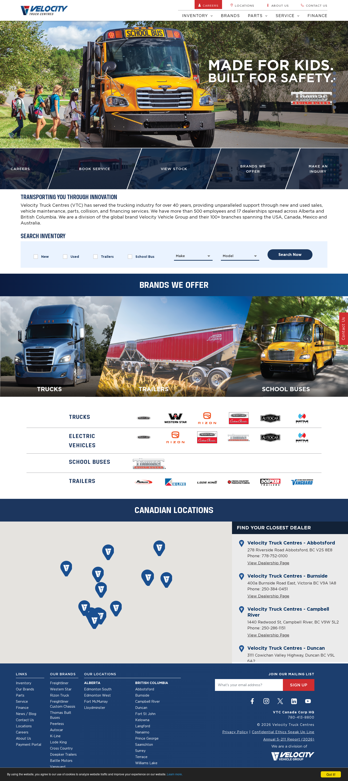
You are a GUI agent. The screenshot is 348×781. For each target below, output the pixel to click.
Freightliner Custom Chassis (62, 703)
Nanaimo (142, 732)
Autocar (56, 730)
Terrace (141, 757)
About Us (23, 738)
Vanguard (57, 767)
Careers (211, 5)
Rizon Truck (59, 695)
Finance (317, 15)
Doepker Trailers (63, 754)
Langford (142, 726)
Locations (244, 5)
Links (21, 674)
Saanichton (144, 744)
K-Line (55, 736)
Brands (230, 15)
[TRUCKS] (61, 346)
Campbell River (147, 701)
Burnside (142, 695)
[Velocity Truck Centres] (47, 10)
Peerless (57, 724)
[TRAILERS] (174, 346)
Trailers (107, 256)
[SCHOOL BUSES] (286, 346)
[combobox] (193, 256)
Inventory (195, 15)
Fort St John (145, 714)
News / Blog (26, 714)
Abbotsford (144, 689)
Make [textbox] (180, 256)
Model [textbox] (228, 256)
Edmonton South (98, 689)
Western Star (60, 689)
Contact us (316, 5)
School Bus (144, 256)
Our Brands (25, 689)
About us (280, 5)
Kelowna (142, 720)
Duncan (141, 708)
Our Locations (100, 674)
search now (290, 254)
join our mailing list (291, 674)
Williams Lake (146, 763)
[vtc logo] (292, 752)
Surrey (140, 751)
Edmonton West (97, 695)
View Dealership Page (268, 563)
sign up (298, 685)
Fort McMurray (96, 701)
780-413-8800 (301, 717)
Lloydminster (94, 708)
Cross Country (61, 748)
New (45, 256)
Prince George (147, 738)
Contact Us (25, 720)
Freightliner (59, 683)
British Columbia (151, 683)
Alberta (92, 683)
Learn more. (175, 774)
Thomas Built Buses (60, 715)
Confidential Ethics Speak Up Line (283, 732)
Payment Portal (28, 744)
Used (75, 256)
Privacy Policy (235, 732)
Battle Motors (61, 761)
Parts (256, 15)
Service (286, 15)
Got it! (330, 774)
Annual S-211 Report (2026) (288, 739)
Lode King (58, 742)
